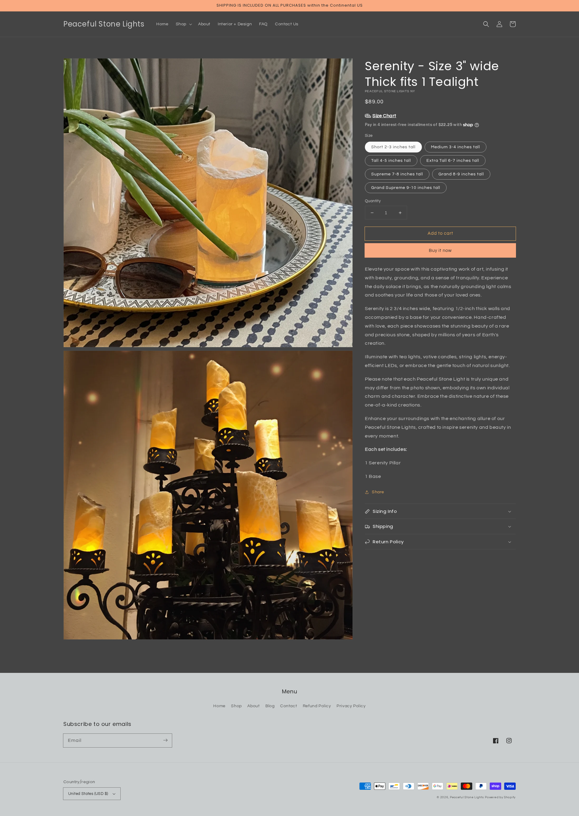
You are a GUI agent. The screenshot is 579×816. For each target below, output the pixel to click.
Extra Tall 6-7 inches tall (452, 160)
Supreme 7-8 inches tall (397, 174)
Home (219, 706)
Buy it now (440, 250)
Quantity (373, 201)
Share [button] (378, 492)
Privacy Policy (351, 706)
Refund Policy (317, 706)
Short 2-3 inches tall (393, 147)
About (253, 706)
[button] (486, 24)
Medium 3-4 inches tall (455, 147)
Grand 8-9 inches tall (461, 174)
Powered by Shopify (500, 797)
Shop (236, 706)
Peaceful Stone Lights (467, 797)
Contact (288, 706)
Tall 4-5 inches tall (391, 160)
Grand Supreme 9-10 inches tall (405, 188)
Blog (269, 706)
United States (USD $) (88, 794)
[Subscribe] (165, 740)
